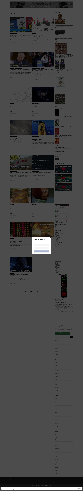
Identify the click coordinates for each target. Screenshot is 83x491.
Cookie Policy (14, 489)
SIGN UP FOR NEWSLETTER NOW (41, 251)
